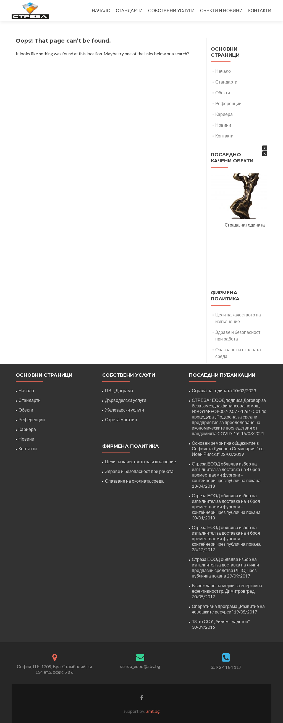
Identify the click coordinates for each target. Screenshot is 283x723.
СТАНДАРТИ (129, 10)
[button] (264, 147)
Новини (223, 125)
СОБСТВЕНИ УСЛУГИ (171, 10)
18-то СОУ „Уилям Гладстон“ (221, 621)
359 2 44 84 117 (226, 667)
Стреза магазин (121, 419)
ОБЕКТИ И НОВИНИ (221, 10)
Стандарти (226, 81)
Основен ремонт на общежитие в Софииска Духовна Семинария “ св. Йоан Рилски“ (228, 448)
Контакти (224, 135)
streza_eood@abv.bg (140, 666)
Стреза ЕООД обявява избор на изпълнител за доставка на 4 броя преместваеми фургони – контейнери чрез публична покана (226, 472)
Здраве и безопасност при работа (139, 471)
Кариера (224, 114)
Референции (228, 103)
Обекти (222, 92)
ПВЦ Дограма (119, 390)
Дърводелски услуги (125, 400)
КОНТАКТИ (259, 10)
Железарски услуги (124, 409)
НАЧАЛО (101, 10)
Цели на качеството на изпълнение (140, 461)
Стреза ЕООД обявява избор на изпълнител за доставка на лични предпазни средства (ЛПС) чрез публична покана (225, 567)
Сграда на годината (245, 224)
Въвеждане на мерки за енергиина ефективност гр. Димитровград (227, 588)
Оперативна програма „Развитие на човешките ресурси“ (228, 609)
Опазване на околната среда (134, 480)
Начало (223, 71)
